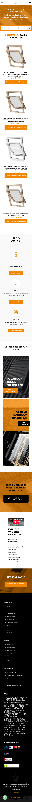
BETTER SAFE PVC (19, 701)
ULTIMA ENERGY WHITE (11, 725)
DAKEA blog (10, 619)
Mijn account (10, 644)
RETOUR (12, 714)
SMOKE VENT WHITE (17, 720)
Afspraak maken (12, 616)
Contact (9, 632)
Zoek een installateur (13, 629)
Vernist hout (20, 729)
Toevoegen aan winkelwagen (16, 82)
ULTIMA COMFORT (16, 722)
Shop (8, 610)
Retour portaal (11, 651)
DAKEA (9, 607)
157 (4, 697)
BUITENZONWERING (22, 704)
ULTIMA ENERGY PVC (17, 724)
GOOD (6, 710)
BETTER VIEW (21, 703)
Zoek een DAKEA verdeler (14, 682)
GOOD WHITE (22, 710)
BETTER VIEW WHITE (10, 704)
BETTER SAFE (8, 701)
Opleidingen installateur (14, 685)
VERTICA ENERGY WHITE (19, 731)
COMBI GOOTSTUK (14, 706)
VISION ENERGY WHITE (17, 733)
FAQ (8, 660)
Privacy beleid (11, 654)
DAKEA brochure (11, 626)
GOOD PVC (13, 710)
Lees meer (16, 792)
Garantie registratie (12, 622)
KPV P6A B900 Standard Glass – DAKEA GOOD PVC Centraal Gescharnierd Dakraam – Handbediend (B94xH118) (16, 168)
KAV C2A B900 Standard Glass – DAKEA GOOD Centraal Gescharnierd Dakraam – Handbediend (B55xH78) (16, 119)
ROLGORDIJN (14, 716)
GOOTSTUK (9, 712)
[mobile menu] (2, 2)
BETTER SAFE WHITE (11, 703)
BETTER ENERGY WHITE (15, 699)
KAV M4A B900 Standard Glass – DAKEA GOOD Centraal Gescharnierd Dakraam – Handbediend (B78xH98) (16, 74)
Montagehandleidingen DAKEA (16, 676)
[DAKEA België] (16, 2)
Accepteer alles (16, 797)
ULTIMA (6, 722)
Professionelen (11, 672)
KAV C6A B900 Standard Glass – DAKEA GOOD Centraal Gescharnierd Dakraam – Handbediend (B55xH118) (16, 213)
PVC (6, 714)
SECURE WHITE (9, 718)
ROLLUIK (21, 716)
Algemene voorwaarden (14, 657)
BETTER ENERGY (11, 697)
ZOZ (12, 735)
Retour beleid (11, 647)
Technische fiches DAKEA (14, 679)
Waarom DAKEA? (12, 613)
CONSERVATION (9, 709)
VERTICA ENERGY (8, 731)
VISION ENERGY (8, 733)
